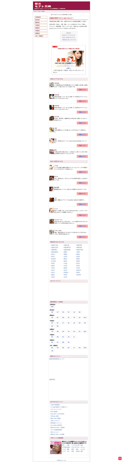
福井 (68, 322)
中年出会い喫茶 (55, 416)
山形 (74, 312)
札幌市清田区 (54, 252)
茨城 (52, 317)
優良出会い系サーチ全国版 (57, 434)
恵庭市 (53, 274)
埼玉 (68, 317)
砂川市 (65, 270)
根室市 (65, 268)
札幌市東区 (79, 245)
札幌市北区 (66, 245)
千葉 (74, 317)
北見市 (65, 256)
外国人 (68, 447)
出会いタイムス (55, 432)
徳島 (52, 342)
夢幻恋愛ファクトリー (56, 423)
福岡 (52, 347)
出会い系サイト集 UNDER (57, 413)
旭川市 (53, 254)
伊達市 (65, 274)
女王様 (77, 451)
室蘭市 (65, 254)
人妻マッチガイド (55, 420)
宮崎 (79, 347)
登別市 (78, 272)
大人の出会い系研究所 (56, 425)
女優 (68, 445)
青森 (52, 312)
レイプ (64, 451)
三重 (52, 331)
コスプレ (83, 449)
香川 (58, 342)
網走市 (65, 258)
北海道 (52, 306)
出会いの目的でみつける (68, 37)
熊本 (68, 347)
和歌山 (85, 331)
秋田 (68, 312)
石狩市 (53, 277)
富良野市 (66, 272)
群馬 (63, 317)
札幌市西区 (54, 249)
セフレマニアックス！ (56, 409)
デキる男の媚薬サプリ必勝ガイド (59, 407)
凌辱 (72, 449)
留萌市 (78, 258)
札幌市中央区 (54, 245)
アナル (77, 447)
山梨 (74, 322)
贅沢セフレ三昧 (63, 460)
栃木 (58, 317)
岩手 (58, 312)
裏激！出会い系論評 (56, 418)
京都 (63, 331)
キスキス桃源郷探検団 (56, 429)
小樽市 (78, 252)
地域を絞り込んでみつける (69, 39)
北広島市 (78, 274)
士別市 (65, 265)
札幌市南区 (79, 247)
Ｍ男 (72, 451)
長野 (79, 322)
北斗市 (65, 277)
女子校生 (64, 447)
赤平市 (78, 263)
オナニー (83, 447)
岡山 (63, 336)
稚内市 (65, 261)
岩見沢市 (53, 258)
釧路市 (78, 254)
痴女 (77, 449)
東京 (79, 317)
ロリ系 (77, 445)
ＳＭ (68, 451)
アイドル (73, 445)
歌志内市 (78, 270)
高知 (68, 342)
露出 (82, 451)
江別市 (65, 263)
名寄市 (78, 265)
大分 (74, 347)
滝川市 (53, 270)
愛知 (58, 326)
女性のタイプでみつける (68, 35)
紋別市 (53, 265)
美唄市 (78, 261)
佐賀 (58, 347)
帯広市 (53, 256)
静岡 (52, 326)
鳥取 (52, 336)
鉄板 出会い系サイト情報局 (57, 427)
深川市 (53, 272)
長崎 (63, 347)
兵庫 (74, 331)
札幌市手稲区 (79, 249)
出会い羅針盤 (54, 411)
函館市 (65, 252)
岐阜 (85, 322)
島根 (58, 336)
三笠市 (53, 268)
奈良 (79, 331)
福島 (79, 312)
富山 (58, 322)
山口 (74, 336)
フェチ (64, 449)
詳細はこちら (82, 89)
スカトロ (73, 447)
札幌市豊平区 (67, 247)
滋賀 (58, 331)
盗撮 (68, 449)
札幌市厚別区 (67, 249)
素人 (63, 445)
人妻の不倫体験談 (55, 404)
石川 (63, 322)
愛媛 (63, 342)
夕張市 (78, 256)
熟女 (82, 445)
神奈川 (85, 317)
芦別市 (53, 263)
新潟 (52, 322)
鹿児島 (85, 347)
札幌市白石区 (54, 247)
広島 (68, 336)
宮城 (63, 312)
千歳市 (78, 268)
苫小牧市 (53, 261)
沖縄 (52, 350)
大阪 (68, 331)
